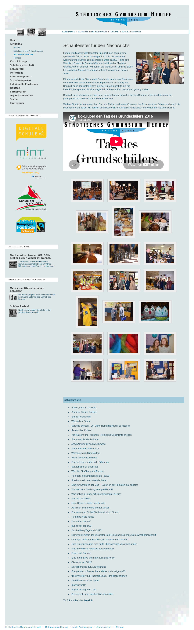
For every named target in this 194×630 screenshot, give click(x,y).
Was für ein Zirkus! (80, 498)
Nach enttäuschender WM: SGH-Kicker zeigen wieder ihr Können (30, 256)
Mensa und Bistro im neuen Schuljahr (27, 289)
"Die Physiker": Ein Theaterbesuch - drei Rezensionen (99, 576)
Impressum (17, 103)
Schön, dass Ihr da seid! (83, 407)
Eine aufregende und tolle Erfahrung (90, 462)
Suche (125, 32)
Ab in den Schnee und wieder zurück (90, 507)
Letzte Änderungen (82, 627)
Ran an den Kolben (81, 430)
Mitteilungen (99, 32)
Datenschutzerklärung (56, 627)
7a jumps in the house (82, 516)
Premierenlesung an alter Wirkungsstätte (92, 594)
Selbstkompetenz (21, 76)
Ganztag (15, 88)
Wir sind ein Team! (80, 421)
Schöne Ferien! (19, 306)
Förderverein (18, 91)
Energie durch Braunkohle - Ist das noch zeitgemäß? (98, 571)
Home (13, 40)
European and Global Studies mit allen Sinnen (95, 512)
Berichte (83, 32)
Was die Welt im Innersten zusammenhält (92, 548)
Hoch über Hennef (80, 521)
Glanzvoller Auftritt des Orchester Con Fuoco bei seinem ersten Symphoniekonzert (113, 535)
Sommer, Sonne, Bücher (83, 412)
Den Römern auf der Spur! (85, 580)
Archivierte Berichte (23, 54)
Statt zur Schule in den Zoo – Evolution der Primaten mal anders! (104, 485)
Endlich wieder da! (81, 416)
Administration (103, 627)
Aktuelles (16, 44)
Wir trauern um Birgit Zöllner (85, 453)
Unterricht (16, 72)
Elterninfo (68, 32)
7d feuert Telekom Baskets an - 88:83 (90, 476)
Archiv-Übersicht (84, 600)
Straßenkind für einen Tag (84, 466)
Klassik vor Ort (78, 585)
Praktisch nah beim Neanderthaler (89, 480)
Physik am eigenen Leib (83, 589)
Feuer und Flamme (81, 553)
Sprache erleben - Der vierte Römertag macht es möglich (100, 425)
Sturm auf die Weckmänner (85, 439)
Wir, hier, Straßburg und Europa (87, 471)
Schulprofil (17, 69)
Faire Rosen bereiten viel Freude (88, 503)
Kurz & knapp (18, 61)
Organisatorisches (21, 95)
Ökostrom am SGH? (81, 562)
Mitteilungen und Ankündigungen (28, 51)
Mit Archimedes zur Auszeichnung (88, 567)
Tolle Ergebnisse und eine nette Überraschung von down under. (104, 544)
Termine (114, 32)
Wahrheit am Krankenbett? (85, 448)
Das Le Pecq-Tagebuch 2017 (86, 530)
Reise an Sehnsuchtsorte (84, 457)
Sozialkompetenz (20, 80)
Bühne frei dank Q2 (81, 526)
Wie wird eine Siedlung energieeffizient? (92, 489)
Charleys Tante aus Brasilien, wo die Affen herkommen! (99, 539)
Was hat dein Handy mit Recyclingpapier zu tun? (96, 494)
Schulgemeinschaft (22, 65)
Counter (120, 627)
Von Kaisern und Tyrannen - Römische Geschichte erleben (101, 435)
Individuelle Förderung (24, 84)
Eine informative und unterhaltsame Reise (93, 557)
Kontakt (136, 32)
